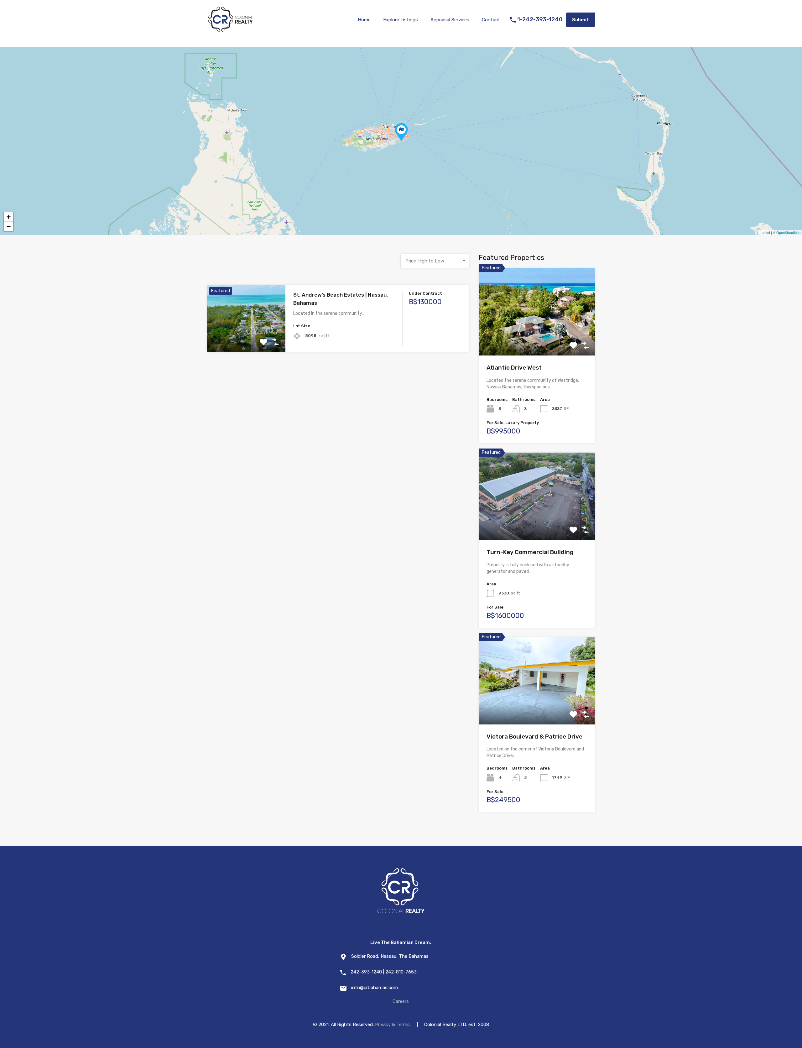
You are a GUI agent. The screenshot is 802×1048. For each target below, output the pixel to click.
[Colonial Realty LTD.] (230, 30)
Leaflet (765, 232)
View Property (246, 338)
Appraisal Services (449, 20)
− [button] (9, 226)
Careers (401, 1001)
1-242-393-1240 (540, 19)
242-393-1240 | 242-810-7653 (384, 972)
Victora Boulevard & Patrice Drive (534, 736)
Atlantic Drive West (514, 367)
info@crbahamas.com (374, 987)
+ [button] (9, 217)
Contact (491, 20)
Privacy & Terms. (393, 1024)
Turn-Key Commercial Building (530, 552)
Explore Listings (400, 20)
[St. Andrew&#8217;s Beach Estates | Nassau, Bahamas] (401, 132)
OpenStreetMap (788, 232)
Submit (580, 20)
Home (364, 20)
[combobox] (434, 261)
